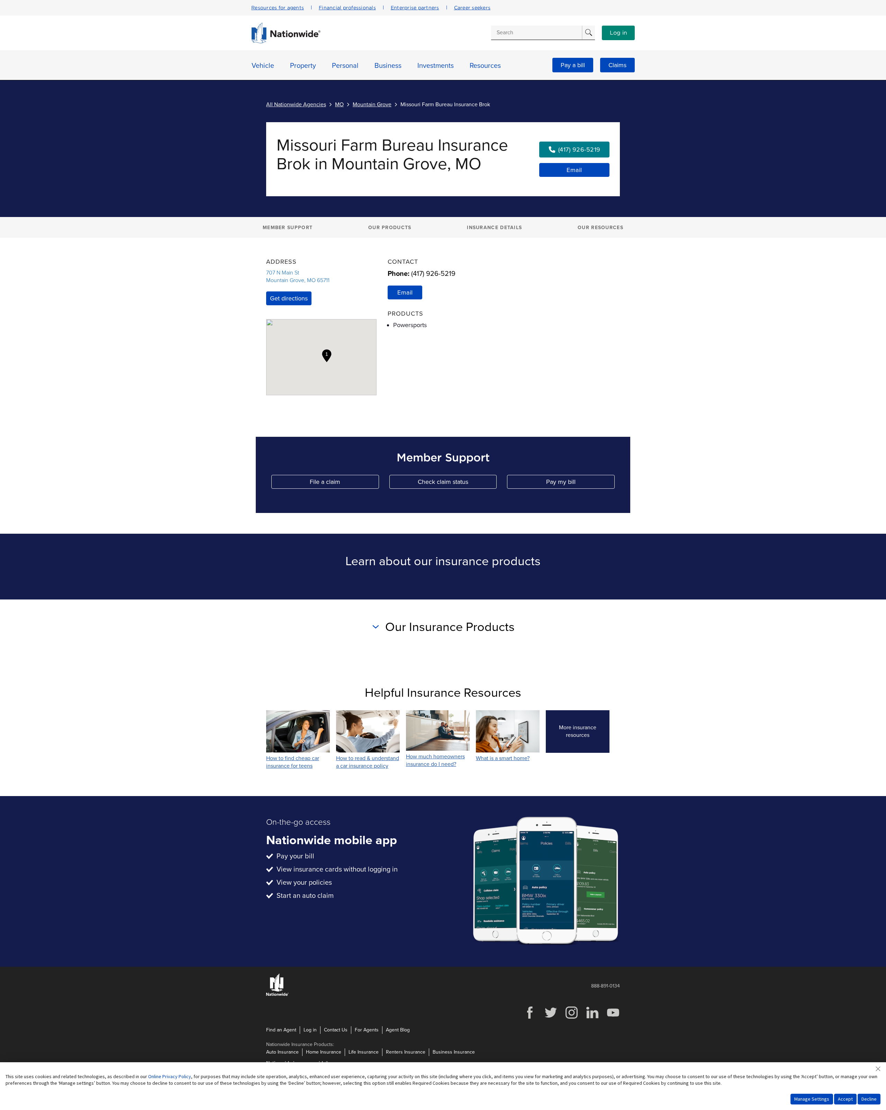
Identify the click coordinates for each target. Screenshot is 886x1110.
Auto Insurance (282, 1052)
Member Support (288, 228)
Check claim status (457, 483)
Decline (869, 1099)
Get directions (289, 298)
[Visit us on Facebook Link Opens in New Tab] (530, 1018)
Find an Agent (281, 1030)
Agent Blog (398, 1030)
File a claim (344, 483)
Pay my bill (580, 483)
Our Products (390, 228)
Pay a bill (573, 65)
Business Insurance (454, 1052)
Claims (617, 65)
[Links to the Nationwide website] (277, 995)
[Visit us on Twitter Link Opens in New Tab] (551, 1018)
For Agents (367, 1030)
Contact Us (335, 1030)
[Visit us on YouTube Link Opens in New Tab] (613, 1018)
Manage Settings (811, 1099)
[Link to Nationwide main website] (285, 41)
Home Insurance (323, 1052)
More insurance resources (584, 731)
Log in (618, 33)
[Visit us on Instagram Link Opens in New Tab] (571, 1018)
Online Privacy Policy (169, 1076)
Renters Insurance (405, 1052)
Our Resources (600, 228)
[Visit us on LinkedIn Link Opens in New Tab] (592, 1018)
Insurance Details (494, 228)
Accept (845, 1099)
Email (574, 170)
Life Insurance (364, 1052)
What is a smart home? (503, 758)
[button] (327, 355)
